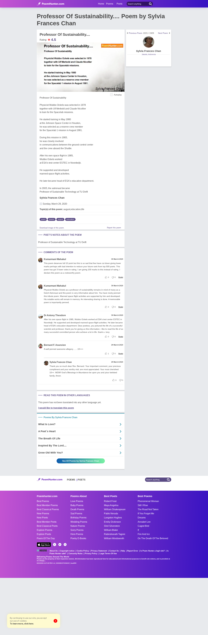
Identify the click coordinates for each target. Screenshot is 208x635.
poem (43, 219)
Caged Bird (143, 526)
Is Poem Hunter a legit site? (152, 551)
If (138, 530)
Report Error (132, 551)
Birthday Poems (78, 517)
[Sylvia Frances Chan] (148, 42)
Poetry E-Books (78, 538)
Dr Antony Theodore (55, 315)
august (60, 219)
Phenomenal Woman (148, 501)
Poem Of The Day (46, 538)
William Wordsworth (114, 538)
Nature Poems (77, 526)
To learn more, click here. (22, 624)
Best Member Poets (46, 522)
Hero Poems (76, 534)
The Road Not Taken (148, 509)
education (70, 219)
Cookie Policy (83, 551)
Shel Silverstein (112, 526)
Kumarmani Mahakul (55, 259)
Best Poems (43, 501)
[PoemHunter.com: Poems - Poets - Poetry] (50, 3)
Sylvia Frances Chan (52, 197)
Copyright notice (67, 551)
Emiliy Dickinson (112, 522)
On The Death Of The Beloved (153, 538)
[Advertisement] (42, 606)
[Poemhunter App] (44, 544)
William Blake (111, 530)
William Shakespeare (115, 509)
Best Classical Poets (47, 526)
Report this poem (114, 228)
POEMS (71, 480)
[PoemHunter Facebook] (54, 544)
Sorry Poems (76, 530)
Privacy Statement (99, 551)
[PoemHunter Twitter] (59, 544)
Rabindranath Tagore (114, 534)
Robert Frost (110, 501)
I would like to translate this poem (56, 408)
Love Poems (76, 501)
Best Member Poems (47, 505)
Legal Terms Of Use (108, 553)
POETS (81, 480)
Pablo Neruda (111, 513)
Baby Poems (76, 505)
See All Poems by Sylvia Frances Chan (80, 461)
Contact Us (114, 551)
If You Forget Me (146, 513)
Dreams (142, 517)
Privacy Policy (91, 553)
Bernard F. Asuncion (55, 345)
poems (51, 219)
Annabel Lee (144, 522)
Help (123, 551)
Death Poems (77, 509)
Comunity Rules (75, 553)
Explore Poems (44, 530)
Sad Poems (76, 513)
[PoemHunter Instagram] (65, 544)
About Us (54, 551)
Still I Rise (143, 505)
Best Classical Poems (48, 509)
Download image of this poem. (52, 228)
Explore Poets (44, 534)
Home (101, 4)
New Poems (43, 513)
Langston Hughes (113, 517)
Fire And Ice (144, 534)
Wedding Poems (78, 522)
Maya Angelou (111, 505)
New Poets (42, 517)
